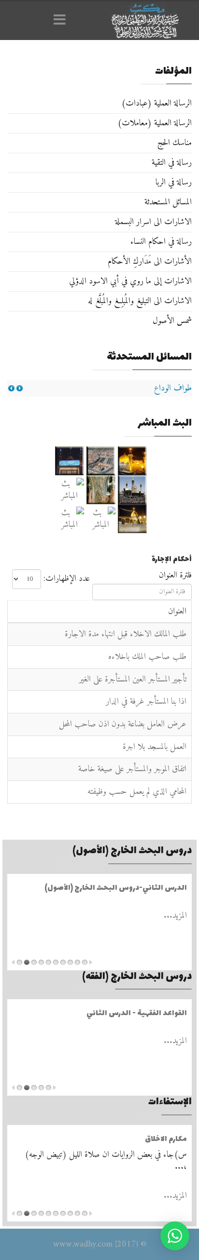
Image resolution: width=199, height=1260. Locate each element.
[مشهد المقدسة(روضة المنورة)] (100, 489)
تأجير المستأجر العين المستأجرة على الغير (132, 679)
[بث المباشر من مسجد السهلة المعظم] (69, 490)
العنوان (177, 611)
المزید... (175, 915)
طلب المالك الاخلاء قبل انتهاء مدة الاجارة (125, 634)
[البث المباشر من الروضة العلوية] (132, 460)
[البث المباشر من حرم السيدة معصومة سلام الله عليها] (69, 519)
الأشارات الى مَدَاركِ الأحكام (150, 261)
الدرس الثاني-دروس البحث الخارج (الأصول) (115, 888)
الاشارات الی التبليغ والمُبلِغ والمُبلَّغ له (140, 301)
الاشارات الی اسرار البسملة (153, 221)
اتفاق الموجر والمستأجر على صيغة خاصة (132, 769)
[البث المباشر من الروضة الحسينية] (100, 460)
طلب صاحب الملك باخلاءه (147, 656)
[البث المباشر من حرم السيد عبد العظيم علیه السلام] (100, 519)
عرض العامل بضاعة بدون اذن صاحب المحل (122, 724)
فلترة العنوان (174, 575)
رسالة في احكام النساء (161, 241)
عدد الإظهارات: (66, 579)
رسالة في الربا (174, 182)
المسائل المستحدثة (168, 202)
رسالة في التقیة (172, 162)
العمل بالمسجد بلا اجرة (154, 746)
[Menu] (62, 20)
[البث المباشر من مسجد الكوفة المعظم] (132, 518)
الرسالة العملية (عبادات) (156, 103)
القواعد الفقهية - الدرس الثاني (136, 1013)
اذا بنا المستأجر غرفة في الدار (146, 701)
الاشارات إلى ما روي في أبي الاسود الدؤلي (130, 281)
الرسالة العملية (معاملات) (154, 123)
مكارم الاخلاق (166, 1139)
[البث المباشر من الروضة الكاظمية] (132, 489)
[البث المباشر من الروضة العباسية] (69, 460)
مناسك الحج (174, 142)
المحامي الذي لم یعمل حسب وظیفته (136, 791)
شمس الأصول (172, 320)
